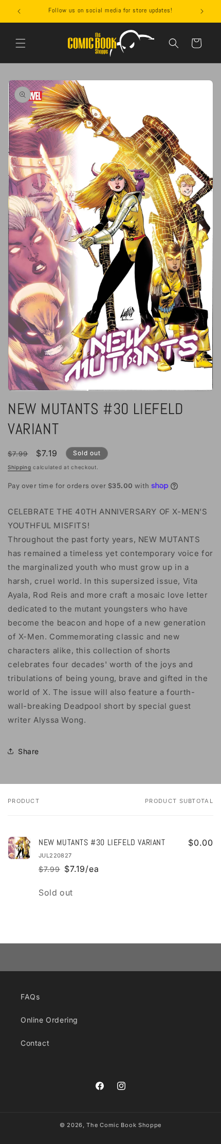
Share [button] (28, 751)
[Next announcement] (202, 11)
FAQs (30, 996)
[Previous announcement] (19, 11)
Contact (35, 1043)
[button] (20, 43)
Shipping (19, 467)
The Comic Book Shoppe (123, 1125)
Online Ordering (49, 1019)
